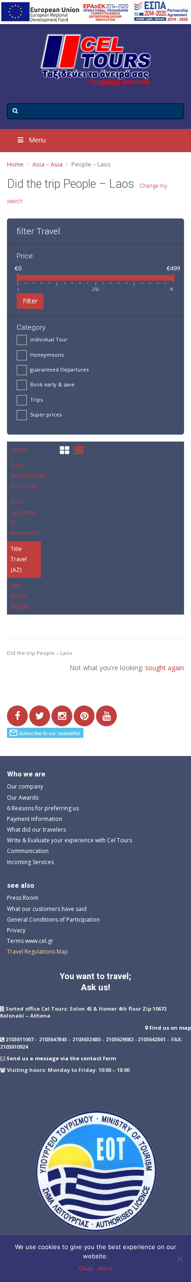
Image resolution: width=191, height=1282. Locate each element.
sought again (164, 667)
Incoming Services (30, 862)
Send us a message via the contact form (61, 1058)
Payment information (34, 819)
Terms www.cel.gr (30, 941)
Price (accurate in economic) (24, 517)
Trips (36, 399)
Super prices (46, 414)
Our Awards (22, 797)
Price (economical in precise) (27, 475)
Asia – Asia (47, 164)
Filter (30, 300)
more (105, 1268)
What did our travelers (36, 829)
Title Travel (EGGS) (19, 596)
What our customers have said (47, 909)
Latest (18, 449)
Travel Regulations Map (37, 951)
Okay (86, 1268)
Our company (25, 786)
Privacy (16, 930)
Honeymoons (47, 354)
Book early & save (52, 384)
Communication (28, 851)
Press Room (22, 898)
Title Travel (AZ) (19, 559)
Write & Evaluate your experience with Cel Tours (69, 840)
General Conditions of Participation (53, 919)
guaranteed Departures (59, 369)
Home (15, 164)
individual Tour (49, 339)
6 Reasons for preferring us (43, 808)
